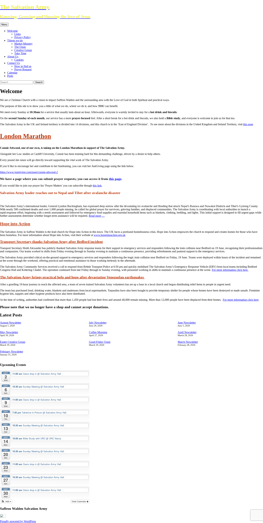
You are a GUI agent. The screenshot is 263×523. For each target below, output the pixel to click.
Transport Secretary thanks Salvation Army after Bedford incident (51, 242)
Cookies (19, 59)
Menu (4, 24)
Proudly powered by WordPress (18, 521)
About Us (12, 56)
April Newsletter (187, 332)
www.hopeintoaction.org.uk (109, 235)
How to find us (22, 66)
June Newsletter (187, 322)
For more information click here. (230, 269)
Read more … (97, 215)
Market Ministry (23, 43)
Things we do (15, 40)
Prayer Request (22, 69)
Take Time (20, 53)
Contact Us (13, 63)
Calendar (12, 72)
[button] (6, 501)
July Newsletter (97, 322)
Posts (10, 75)
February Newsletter (11, 351)
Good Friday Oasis (99, 341)
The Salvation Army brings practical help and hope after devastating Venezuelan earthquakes (72, 277)
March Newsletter (188, 341)
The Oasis (20, 46)
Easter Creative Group (12, 341)
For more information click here (241, 299)
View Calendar (79, 501)
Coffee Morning (98, 332)
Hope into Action (15, 224)
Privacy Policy (22, 37)
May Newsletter (9, 332)
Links (17, 34)
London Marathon (25, 136)
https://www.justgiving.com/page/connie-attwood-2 (29, 172)
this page (248, 124)
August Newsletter (10, 322)
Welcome (12, 30)
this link (97, 185)
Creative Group (23, 50)
